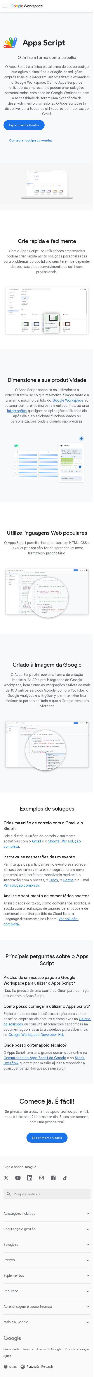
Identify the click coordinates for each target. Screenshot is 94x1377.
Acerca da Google (49, 1356)
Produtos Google (15, 1363)
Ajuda (35, 1363)
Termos (28, 1356)
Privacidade (11, 1356)
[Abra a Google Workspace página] (27, 6)
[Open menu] (5, 6)
